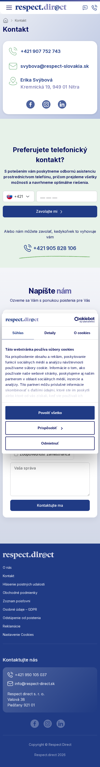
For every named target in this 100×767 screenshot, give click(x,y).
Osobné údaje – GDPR (20, 609)
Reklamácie (11, 626)
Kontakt (8, 576)
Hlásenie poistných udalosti (24, 584)
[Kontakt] (85, 7)
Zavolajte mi (47, 211)
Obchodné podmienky (20, 593)
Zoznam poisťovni (16, 601)
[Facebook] (34, 723)
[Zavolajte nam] (94, 7)
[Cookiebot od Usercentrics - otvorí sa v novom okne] (74, 320)
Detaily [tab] (50, 333)
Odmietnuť (50, 443)
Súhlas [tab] (18, 333)
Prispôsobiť (47, 428)
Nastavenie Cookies (18, 635)
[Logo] (42, 7)
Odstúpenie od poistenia (22, 618)
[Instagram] (47, 723)
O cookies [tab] (82, 333)
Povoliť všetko (50, 412)
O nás (7, 567)
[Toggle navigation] (9, 7)
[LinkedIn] (61, 723)
